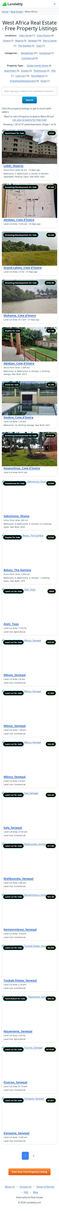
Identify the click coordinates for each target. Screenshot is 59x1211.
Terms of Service (45, 1186)
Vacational (45, 53)
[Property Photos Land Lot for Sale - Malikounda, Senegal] (29, 859)
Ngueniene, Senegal (18, 1031)
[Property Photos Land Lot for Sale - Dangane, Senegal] (29, 1114)
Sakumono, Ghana (16, 516)
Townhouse (40, 70)
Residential (27, 53)
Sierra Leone (50, 40)
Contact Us (26, 1186)
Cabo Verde (25, 35)
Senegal (32, 40)
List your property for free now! (29, 119)
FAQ (26, 1192)
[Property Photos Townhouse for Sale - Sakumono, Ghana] (29, 497)
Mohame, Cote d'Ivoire (20, 315)
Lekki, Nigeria (13, 166)
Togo (39, 45)
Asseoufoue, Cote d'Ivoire (22, 468)
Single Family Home (37, 65)
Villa (53, 70)
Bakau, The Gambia (17, 570)
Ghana (6, 40)
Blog (35, 1192)
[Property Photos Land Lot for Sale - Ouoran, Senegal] (29, 1063)
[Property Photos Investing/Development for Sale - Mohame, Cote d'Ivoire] (29, 296)
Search (29, 100)
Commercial (28, 58)
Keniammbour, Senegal (20, 929)
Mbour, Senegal (15, 675)
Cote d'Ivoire (43, 35)
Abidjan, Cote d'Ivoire (19, 220)
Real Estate (17, 11)
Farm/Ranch (37, 75)
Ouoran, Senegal (15, 1082)
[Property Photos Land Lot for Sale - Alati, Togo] (29, 605)
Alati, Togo (11, 624)
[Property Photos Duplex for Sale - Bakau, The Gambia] (29, 551)
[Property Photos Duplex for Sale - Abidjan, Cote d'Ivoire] (29, 344)
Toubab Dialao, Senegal (20, 980)
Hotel (43, 81)
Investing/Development (23, 81)
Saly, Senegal (13, 828)
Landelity (15, 4)
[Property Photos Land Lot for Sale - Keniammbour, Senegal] (29, 910)
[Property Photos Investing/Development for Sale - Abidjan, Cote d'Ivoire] (29, 201)
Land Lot (20, 75)
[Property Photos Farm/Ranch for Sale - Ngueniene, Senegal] (29, 1012)
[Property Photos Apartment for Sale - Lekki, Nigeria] (29, 147)
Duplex (24, 70)
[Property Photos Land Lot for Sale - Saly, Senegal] (29, 808)
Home (5, 11)
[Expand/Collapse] (54, 4)
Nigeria (19, 40)
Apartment (10, 70)
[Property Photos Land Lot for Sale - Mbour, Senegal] (29, 656)
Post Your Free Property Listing (29, 1171)
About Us (10, 1186)
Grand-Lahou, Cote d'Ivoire (23, 268)
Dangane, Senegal (16, 1133)
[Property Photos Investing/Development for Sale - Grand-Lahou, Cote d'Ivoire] (29, 248)
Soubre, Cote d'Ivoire (18, 417)
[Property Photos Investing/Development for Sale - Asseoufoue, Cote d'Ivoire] (29, 449)
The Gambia (24, 45)
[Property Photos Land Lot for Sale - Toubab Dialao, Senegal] (29, 961)
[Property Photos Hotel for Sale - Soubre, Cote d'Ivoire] (29, 398)
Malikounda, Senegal (18, 879)
